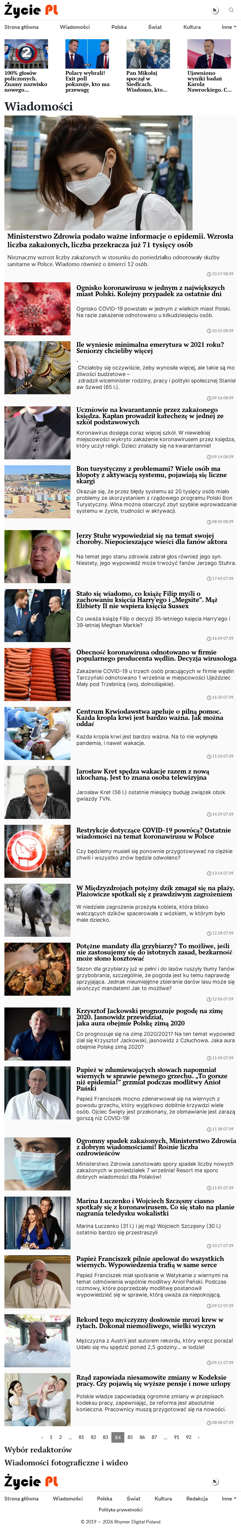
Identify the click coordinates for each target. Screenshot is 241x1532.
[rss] (214, 10)
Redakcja (197, 1499)
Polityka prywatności (121, 1510)
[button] (11, 57)
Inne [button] (227, 27)
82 (93, 1437)
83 (105, 1437)
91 (176, 1437)
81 (81, 1437)
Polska (119, 27)
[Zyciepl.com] (31, 10)
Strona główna (21, 27)
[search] (231, 10)
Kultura (192, 27)
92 (188, 1437)
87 (154, 1437)
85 (130, 1437)
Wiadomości (75, 27)
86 (142, 1437)
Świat (155, 27)
